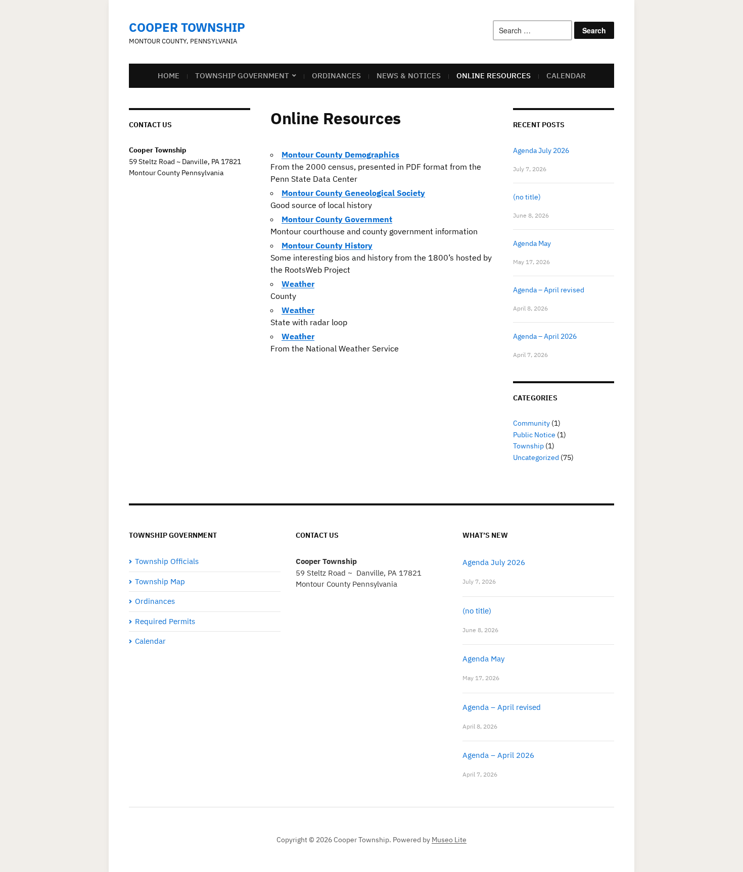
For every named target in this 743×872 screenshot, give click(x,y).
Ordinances (336, 75)
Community (531, 423)
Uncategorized (536, 457)
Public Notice (534, 434)
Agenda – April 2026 (545, 336)
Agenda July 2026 (541, 150)
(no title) (527, 196)
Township (528, 445)
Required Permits (165, 621)
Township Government (242, 75)
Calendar (566, 75)
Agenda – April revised (548, 289)
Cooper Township (187, 27)
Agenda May (532, 243)
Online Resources (493, 75)
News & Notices (409, 75)
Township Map (160, 581)
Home (168, 75)
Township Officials (167, 561)
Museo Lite (449, 839)
